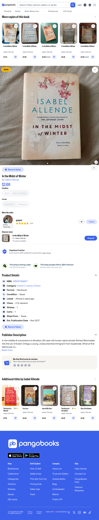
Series (11, 494)
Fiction (20, 285)
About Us (57, 468)
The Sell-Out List (38, 479)
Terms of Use (30, 512)
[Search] (72, 5)
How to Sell (35, 468)
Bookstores (53, 11)
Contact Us (80, 473)
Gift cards (12, 499)
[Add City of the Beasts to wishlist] (93, 388)
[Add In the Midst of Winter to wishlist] (95, 70)
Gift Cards (67, 11)
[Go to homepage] (8, 5)
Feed (32, 494)
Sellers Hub (35, 473)
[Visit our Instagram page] (79, 512)
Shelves (11, 489)
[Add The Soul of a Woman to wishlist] (16, 388)
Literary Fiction (33, 285)
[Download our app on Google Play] (32, 455)
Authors (12, 484)
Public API (57, 499)
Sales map (35, 489)
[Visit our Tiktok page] (89, 512)
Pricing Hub (36, 484)
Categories (13, 479)
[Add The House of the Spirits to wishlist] (74, 388)
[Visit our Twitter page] (74, 512)
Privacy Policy (39, 512)
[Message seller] (81, 221)
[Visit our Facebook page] (68, 512)
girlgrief (19, 220)
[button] (49, 275)
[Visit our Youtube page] (84, 512)
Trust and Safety (60, 473)
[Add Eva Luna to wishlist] (35, 388)
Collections (13, 473)
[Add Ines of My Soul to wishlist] (55, 388)
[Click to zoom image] (49, 115)
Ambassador (58, 489)
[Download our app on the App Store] (15, 455)
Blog (54, 484)
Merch (55, 494)
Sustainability (58, 479)
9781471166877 (20, 281)
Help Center (81, 468)
